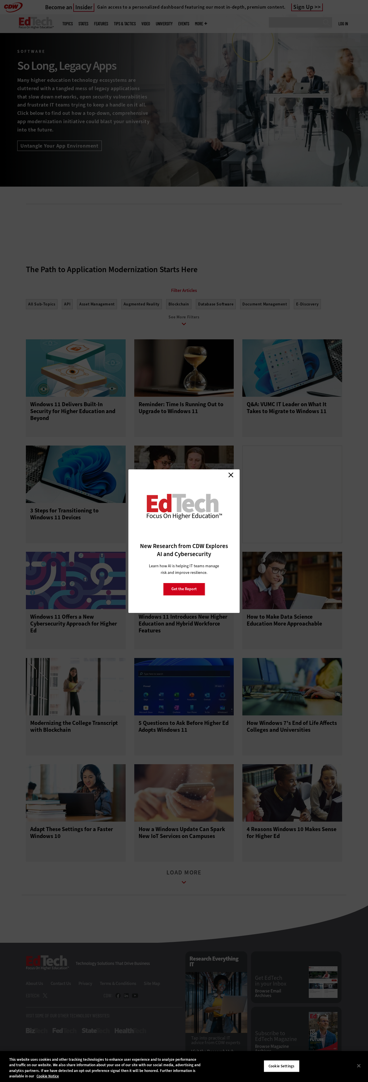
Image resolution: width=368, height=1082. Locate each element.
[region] (184, 1066)
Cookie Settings (281, 1066)
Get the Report (184, 589)
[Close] (358, 1065)
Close (231, 475)
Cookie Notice (48, 1076)
